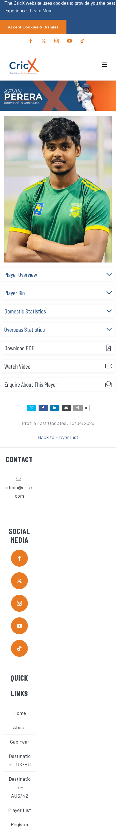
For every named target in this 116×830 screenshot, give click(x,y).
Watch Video (17, 366)
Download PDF (19, 347)
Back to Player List (58, 437)
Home (20, 713)
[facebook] (19, 558)
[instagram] (19, 603)
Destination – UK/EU (19, 760)
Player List (19, 810)
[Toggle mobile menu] (105, 65)
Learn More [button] (41, 10)
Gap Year (19, 741)
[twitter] (19, 580)
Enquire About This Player (30, 384)
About (19, 727)
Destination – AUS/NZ (20, 787)
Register (20, 824)
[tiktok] (19, 648)
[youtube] (19, 625)
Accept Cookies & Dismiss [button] (33, 27)
